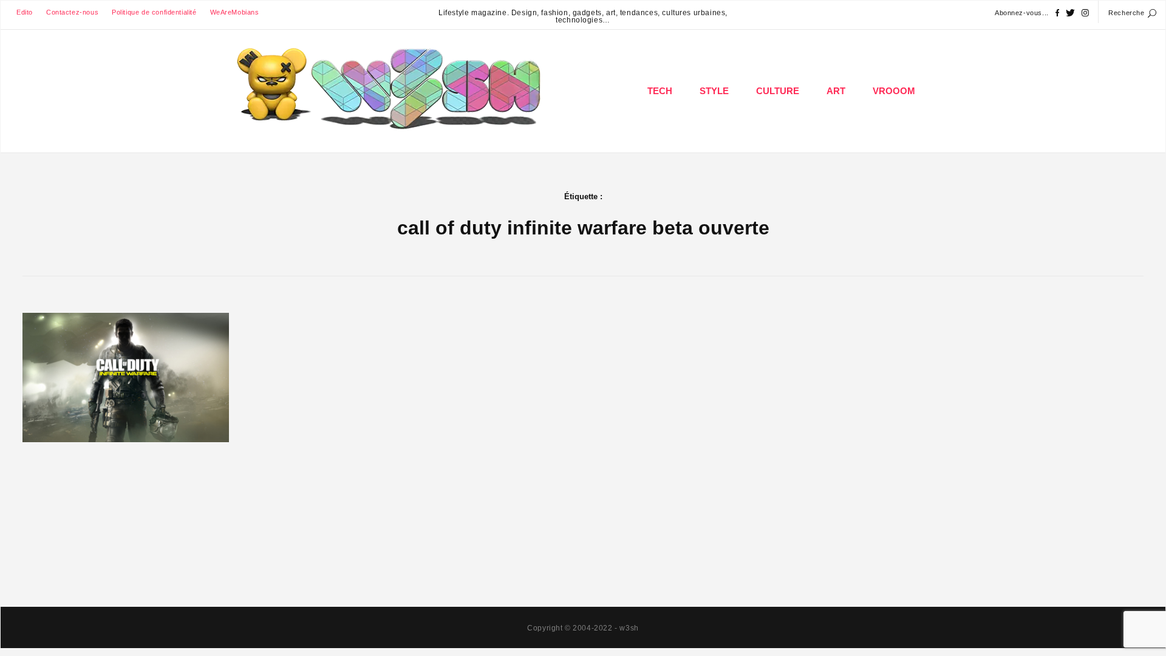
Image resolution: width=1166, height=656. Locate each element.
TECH (659, 91)
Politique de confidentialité (154, 12)
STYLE (714, 91)
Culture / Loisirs (778, 130)
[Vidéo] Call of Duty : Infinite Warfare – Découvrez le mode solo (126, 390)
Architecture (836, 130)
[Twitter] (1070, 13)
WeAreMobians (234, 12)
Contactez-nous (72, 12)
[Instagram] (1085, 13)
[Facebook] (1057, 13)
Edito (24, 12)
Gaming (660, 130)
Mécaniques (894, 130)
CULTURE (777, 91)
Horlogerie (715, 130)
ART (836, 91)
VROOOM (894, 91)
